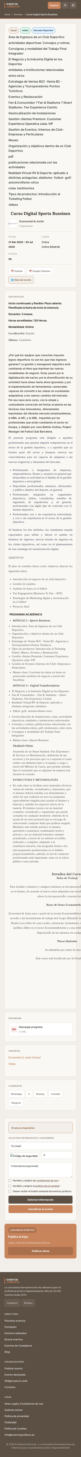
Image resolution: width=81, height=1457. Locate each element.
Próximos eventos (15, 1320)
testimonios (25, 188)
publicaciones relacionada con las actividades (32, 164)
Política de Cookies (16, 1428)
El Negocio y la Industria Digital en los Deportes (35, 61)
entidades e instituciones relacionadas (36, 70)
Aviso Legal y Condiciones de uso (24, 1403)
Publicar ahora (40, 1250)
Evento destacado (15, 1374)
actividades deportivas (24, 43)
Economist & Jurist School (24, 1057)
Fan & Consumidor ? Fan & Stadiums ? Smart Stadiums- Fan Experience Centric (40, 105)
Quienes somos (14, 1409)
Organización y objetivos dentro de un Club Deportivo (39, 148)
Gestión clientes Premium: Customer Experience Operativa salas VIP (34, 121)
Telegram (16, 1102)
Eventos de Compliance (18, 1345)
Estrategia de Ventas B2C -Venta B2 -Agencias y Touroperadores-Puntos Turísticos (35, 86)
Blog (7, 1351)
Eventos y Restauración (25, 97)
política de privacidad (47, 1186)
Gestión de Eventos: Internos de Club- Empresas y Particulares (36, 132)
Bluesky (40, 1094)
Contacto (10, 1387)
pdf (10, 156)
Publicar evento (14, 1368)
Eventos (18, 14)
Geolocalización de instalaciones (32, 113)
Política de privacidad (17, 1416)
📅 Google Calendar (39, 271)
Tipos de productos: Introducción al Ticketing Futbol (34, 196)
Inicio (7, 14)
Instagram (12, 1302)
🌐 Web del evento (21, 279)
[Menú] (73, 5)
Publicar (54, 5)
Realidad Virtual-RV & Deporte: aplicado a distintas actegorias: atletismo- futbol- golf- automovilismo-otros (40, 177)
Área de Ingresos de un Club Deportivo (36, 37)
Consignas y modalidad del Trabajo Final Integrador (37, 51)
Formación (11, 1326)
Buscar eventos (14, 1339)
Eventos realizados (16, 1333)
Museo (13, 140)
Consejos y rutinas (56, 43)
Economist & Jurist (31, 221)
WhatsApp (16, 1094)
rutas (12, 188)
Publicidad (10, 1422)
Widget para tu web (16, 1380)
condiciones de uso (47, 1180)
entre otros (16, 75)
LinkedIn (55, 1094)
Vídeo (12, 1063)
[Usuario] (65, 5)
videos (13, 204)
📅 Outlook (17, 271)
